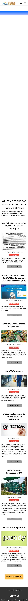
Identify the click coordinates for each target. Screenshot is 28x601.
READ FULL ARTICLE (14, 266)
